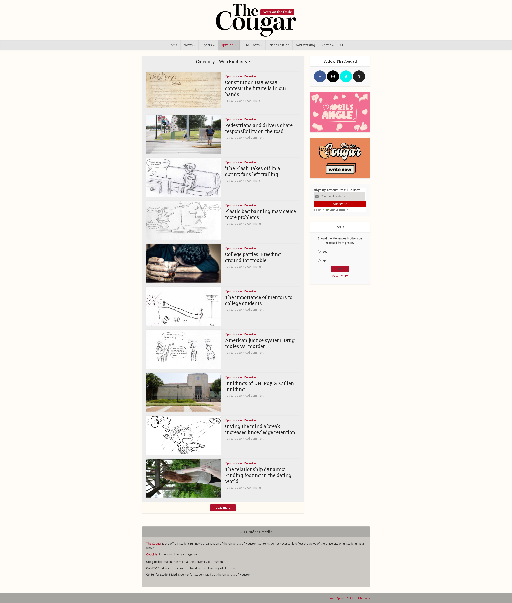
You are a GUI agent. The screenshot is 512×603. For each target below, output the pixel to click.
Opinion (227, 45)
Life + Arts (251, 45)
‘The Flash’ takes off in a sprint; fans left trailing (252, 171)
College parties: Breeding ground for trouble (253, 257)
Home (173, 45)
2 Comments (253, 266)
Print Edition (279, 45)
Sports (207, 45)
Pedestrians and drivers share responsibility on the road (259, 128)
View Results (340, 276)
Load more (223, 507)
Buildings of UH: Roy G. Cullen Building (259, 386)
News (188, 45)
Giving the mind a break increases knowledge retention (260, 429)
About (326, 45)
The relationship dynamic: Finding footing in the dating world (258, 475)
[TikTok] (346, 76)
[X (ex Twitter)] (359, 76)
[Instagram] (333, 76)
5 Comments (253, 223)
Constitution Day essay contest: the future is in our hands (255, 88)
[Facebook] (320, 76)
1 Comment (252, 100)
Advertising (305, 45)
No (325, 261)
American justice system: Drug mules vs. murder (260, 343)
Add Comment (254, 137)
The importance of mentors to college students (258, 300)
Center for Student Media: (163, 574)
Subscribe (340, 204)
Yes (325, 251)
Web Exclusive (247, 76)
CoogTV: (152, 568)
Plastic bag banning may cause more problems (260, 214)
